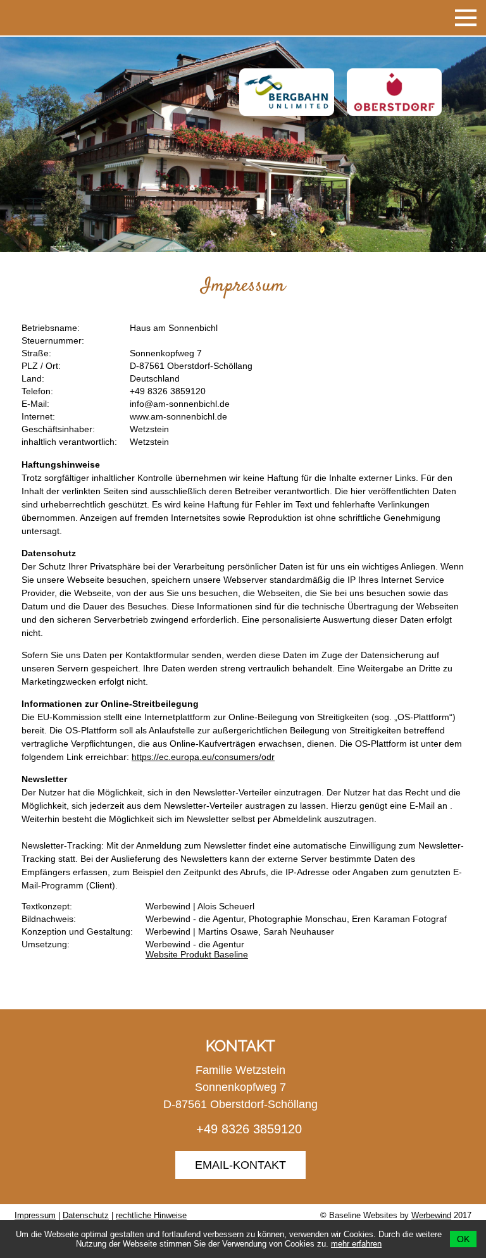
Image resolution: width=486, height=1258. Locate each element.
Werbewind (431, 1215)
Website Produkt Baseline (197, 954)
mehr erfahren (356, 1244)
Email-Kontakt (240, 1165)
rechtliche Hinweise (151, 1215)
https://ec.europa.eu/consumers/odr (203, 757)
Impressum (35, 1215)
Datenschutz (86, 1215)
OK (463, 1239)
